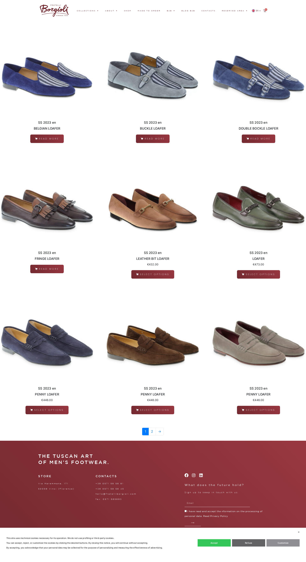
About (109, 11)
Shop (127, 11)
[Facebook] (187, 475)
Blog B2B (188, 11)
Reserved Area (233, 11)
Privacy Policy (219, 516)
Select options (154, 274)
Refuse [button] (248, 543)
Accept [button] (214, 543)
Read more (49, 138)
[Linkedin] (201, 475)
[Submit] (193, 523)
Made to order (149, 11)
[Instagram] (194, 475)
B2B (169, 11)
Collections (86, 11)
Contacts (208, 11)
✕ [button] (299, 532)
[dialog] (153, 545)
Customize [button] (283, 543)
